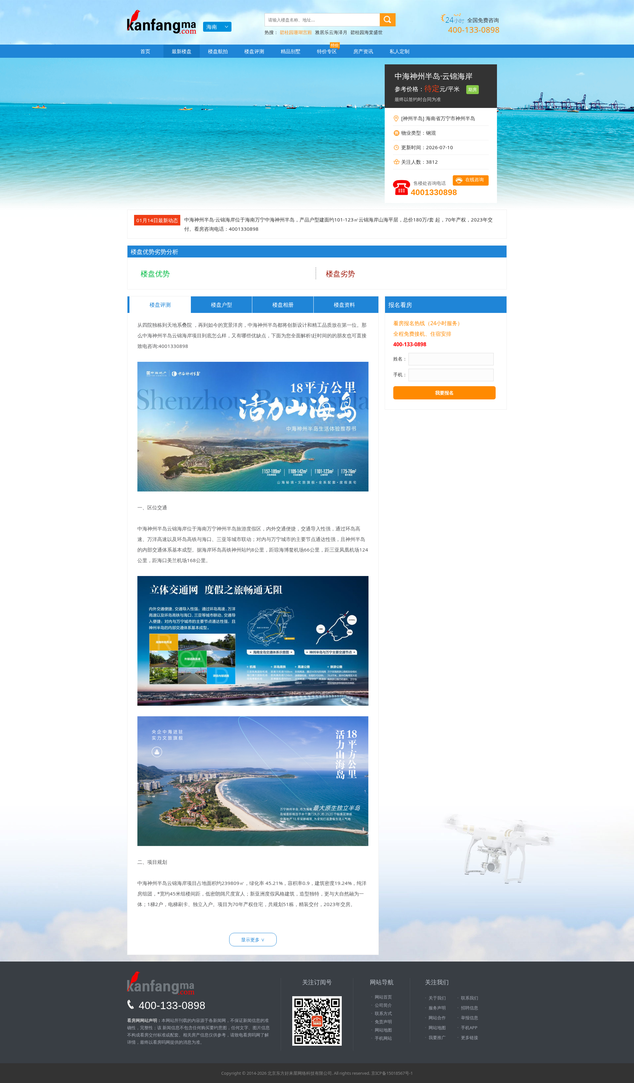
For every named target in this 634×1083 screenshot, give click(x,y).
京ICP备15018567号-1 (392, 1073)
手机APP (469, 1028)
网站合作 (437, 1018)
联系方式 (383, 1013)
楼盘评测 (254, 51)
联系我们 (469, 998)
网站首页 (383, 997)
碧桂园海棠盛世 (366, 32)
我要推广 (437, 1037)
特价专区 (328, 49)
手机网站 (383, 1038)
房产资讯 (363, 51)
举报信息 (469, 1018)
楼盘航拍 (218, 51)
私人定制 (399, 51)
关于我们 (437, 998)
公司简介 (383, 1005)
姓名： (400, 358)
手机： (400, 374)
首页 (145, 51)
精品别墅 (290, 51)
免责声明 (383, 1022)
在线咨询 (474, 179)
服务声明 (437, 1008)
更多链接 (469, 1037)
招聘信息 (469, 1008)
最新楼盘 (182, 51)
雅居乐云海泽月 (331, 32)
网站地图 (383, 1030)
